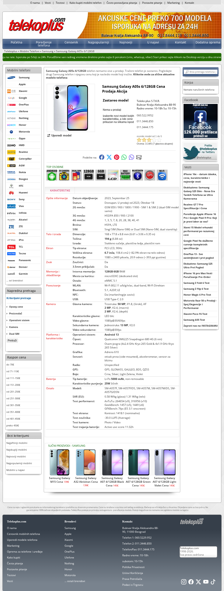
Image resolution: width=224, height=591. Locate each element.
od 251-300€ (13, 398)
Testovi (60, 3)
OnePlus (70, 551)
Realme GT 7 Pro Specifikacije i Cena (195, 206)
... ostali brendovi (75, 581)
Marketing (173, 3)
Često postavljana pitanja (122, 3)
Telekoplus (10, 51)
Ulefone (69, 557)
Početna (16, 42)
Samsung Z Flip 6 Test (196, 288)
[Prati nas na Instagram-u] (183, 583)
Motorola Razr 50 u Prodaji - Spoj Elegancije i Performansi (200, 304)
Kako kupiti (13, 557)
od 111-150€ (13, 378)
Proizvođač (15, 313)
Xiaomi (69, 540)
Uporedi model (61, 135)
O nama (35, 3)
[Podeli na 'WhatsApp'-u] (124, 159)
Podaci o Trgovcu (132, 585)
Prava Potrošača (132, 579)
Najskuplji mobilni (16, 449)
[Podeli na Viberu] (131, 159)
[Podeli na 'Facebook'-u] (101, 159)
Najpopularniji (98, 42)
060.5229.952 (143, 537)
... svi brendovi (14, 280)
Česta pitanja (15, 563)
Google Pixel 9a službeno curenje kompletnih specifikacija (198, 244)
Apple (68, 534)
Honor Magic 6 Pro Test (197, 294)
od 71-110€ (12, 371)
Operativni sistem (19, 320)
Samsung (47, 51)
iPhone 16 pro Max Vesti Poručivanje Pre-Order (198, 275)
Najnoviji (125, 42)
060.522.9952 (145, 115)
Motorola (70, 575)
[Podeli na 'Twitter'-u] (109, 159)
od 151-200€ (13, 384)
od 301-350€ (13, 405)
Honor (68, 569)
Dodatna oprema (208, 42)
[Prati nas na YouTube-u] (205, 583)
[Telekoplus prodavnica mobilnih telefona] (36, 33)
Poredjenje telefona (44, 43)
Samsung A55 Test (194, 319)
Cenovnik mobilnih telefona (23, 534)
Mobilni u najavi (15, 470)
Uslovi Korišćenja (132, 573)
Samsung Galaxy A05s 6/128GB (75, 51)
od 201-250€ (13, 391)
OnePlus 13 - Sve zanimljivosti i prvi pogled (199, 255)
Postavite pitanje (152, 3)
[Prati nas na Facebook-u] (201, 120)
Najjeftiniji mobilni (16, 443)
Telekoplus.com (189, 548)
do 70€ (10, 364)
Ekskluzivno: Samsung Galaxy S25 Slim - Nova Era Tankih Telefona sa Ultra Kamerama (199, 193)
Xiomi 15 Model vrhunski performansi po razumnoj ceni (199, 231)
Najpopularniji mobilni (19, 463)
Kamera (13, 327)
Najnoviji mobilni (16, 456)
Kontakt (189, 3)
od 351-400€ (13, 412)
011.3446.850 (145, 121)
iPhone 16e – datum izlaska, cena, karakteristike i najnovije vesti (200, 177)
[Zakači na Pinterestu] (116, 159)
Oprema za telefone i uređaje (25, 551)
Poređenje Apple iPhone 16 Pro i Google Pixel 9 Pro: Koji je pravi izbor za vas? (200, 217)
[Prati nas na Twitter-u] (198, 583)
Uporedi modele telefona (22, 540)
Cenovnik (71, 42)
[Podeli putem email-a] (139, 159)
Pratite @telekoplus (199, 157)
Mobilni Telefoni (29, 51)
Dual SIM (14, 334)
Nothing (69, 563)
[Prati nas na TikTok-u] (213, 583)
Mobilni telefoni (18, 70)
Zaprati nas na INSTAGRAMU (201, 325)
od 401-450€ (13, 418)
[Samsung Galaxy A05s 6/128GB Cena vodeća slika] (70, 130)
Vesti (48, 3)
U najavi (153, 42)
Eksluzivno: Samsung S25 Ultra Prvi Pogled (198, 265)
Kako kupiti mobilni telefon (86, 3)
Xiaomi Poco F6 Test (195, 313)
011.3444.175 (145, 127)
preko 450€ (12, 425)
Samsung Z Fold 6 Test (197, 282)
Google (69, 546)
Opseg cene (16, 306)
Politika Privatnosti (133, 567)
